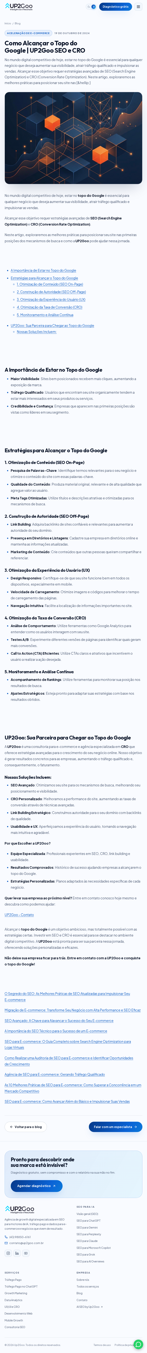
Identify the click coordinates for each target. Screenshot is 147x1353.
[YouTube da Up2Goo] (25, 1253)
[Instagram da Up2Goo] (8, 1253)
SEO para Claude (87, 1241)
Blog (17, 23)
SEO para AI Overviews (90, 1261)
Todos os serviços (88, 1286)
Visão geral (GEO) (87, 1214)
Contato (82, 1300)
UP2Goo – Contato (19, 915)
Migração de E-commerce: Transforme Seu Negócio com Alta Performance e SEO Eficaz (73, 1010)
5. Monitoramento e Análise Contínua (45, 315)
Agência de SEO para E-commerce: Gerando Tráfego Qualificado (55, 1074)
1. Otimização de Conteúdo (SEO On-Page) (50, 284)
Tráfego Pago (13, 1279)
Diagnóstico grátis (115, 6)
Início (8, 23)
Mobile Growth (14, 1320)
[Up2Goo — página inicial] (19, 7)
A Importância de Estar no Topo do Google (43, 270)
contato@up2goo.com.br (26, 1243)
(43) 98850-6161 (20, 1237)
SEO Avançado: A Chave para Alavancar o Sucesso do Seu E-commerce (59, 1020)
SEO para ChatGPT (89, 1220)
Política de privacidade (128, 1344)
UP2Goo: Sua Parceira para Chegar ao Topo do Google (52, 325)
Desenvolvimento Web (19, 1313)
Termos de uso (102, 1344)
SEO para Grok (86, 1254)
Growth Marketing (16, 1293)
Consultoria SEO (15, 1327)
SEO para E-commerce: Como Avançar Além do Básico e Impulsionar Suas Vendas (67, 1101)
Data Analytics (13, 1300)
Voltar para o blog (28, 1127)
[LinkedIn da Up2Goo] (17, 1253)
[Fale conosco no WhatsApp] (138, 1344)
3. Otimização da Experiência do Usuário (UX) (51, 299)
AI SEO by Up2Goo (88, 1306)
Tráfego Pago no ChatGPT (21, 1286)
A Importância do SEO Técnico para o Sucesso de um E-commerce (56, 1031)
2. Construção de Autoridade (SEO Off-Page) (51, 292)
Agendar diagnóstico (34, 1186)
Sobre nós (83, 1279)
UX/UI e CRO (12, 1306)
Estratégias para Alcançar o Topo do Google (44, 278)
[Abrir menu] (138, 7)
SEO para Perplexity (89, 1234)
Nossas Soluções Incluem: (37, 332)
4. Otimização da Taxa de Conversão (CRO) (49, 307)
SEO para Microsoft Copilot (94, 1247)
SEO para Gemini (87, 1227)
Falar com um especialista (113, 1127)
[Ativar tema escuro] (91, 7)
